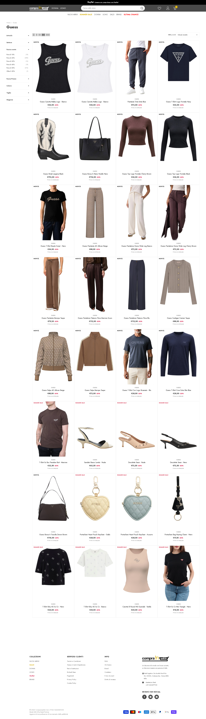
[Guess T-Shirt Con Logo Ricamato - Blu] (136, 356)
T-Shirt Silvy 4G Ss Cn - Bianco (95, 607)
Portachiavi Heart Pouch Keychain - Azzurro (137, 534)
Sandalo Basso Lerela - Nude (95, 462)
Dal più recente (182, 35)
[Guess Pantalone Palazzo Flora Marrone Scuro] (95, 284)
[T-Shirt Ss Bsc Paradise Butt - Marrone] (53, 429)
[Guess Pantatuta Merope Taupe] (53, 284)
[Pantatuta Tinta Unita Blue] (136, 68)
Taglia (9, 93)
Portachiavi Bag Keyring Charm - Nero (178, 534)
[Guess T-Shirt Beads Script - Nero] (53, 212)
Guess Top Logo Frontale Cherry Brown (136, 174)
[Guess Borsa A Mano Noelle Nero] (95, 140)
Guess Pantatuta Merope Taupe (53, 318)
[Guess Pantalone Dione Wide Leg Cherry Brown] (178, 212)
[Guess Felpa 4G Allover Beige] (53, 356)
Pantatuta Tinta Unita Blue (137, 102)
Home (8, 23)
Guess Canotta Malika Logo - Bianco (53, 102)
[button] (33, 34)
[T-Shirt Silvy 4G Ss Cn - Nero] (53, 573)
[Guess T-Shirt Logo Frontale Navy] (178, 68)
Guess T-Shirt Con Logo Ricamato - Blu (136, 390)
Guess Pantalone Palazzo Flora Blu (137, 318)
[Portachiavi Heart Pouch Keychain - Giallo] (95, 501)
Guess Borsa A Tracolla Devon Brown (53, 534)
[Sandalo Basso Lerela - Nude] (95, 429)
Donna (55, 8)
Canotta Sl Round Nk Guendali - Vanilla (137, 607)
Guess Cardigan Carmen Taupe (178, 318)
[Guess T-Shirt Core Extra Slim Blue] (178, 356)
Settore (9, 42)
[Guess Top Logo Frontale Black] (178, 140)
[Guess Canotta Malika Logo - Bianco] (53, 68)
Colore (9, 86)
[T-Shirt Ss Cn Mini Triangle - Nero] (178, 573)
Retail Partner (44, 712)
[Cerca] (113, 8)
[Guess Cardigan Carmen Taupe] (178, 284)
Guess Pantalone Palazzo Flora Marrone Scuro (95, 318)
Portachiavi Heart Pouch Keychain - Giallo (95, 534)
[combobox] (110, 8)
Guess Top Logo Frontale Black (178, 174)
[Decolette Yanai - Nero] (178, 429)
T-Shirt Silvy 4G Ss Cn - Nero (53, 607)
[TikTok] (156, 697)
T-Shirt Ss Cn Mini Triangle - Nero (178, 607)
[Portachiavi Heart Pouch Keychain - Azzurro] (136, 501)
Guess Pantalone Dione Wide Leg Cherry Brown (178, 246)
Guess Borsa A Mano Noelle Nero (95, 174)
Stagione (10, 100)
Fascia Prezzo (11, 79)
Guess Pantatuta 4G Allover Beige (95, 246)
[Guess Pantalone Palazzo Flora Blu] (136, 284)
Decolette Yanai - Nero (178, 462)
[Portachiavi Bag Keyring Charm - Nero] (178, 501)
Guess (15, 23)
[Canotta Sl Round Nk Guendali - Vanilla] (136, 573)
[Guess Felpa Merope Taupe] (95, 356)
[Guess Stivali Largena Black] (53, 140)
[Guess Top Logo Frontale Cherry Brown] (136, 140)
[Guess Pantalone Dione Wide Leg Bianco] (136, 212)
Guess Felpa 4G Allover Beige (53, 390)
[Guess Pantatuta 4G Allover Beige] (95, 212)
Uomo (63, 8)
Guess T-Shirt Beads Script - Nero (53, 246)
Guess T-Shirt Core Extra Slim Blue (178, 390)
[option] (103, 2)
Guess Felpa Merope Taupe (95, 390)
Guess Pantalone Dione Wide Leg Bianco (136, 246)
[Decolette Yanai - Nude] (136, 429)
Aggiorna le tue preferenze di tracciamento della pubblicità (49, 714)
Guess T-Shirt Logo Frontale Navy (178, 102)
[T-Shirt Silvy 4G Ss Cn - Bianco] (95, 573)
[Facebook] (144, 697)
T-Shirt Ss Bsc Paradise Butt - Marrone (53, 462)
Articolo (9, 35)
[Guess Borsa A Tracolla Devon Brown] (53, 501)
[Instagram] (150, 697)
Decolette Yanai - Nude (136, 462)
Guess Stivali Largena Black (53, 174)
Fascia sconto (11, 49)
